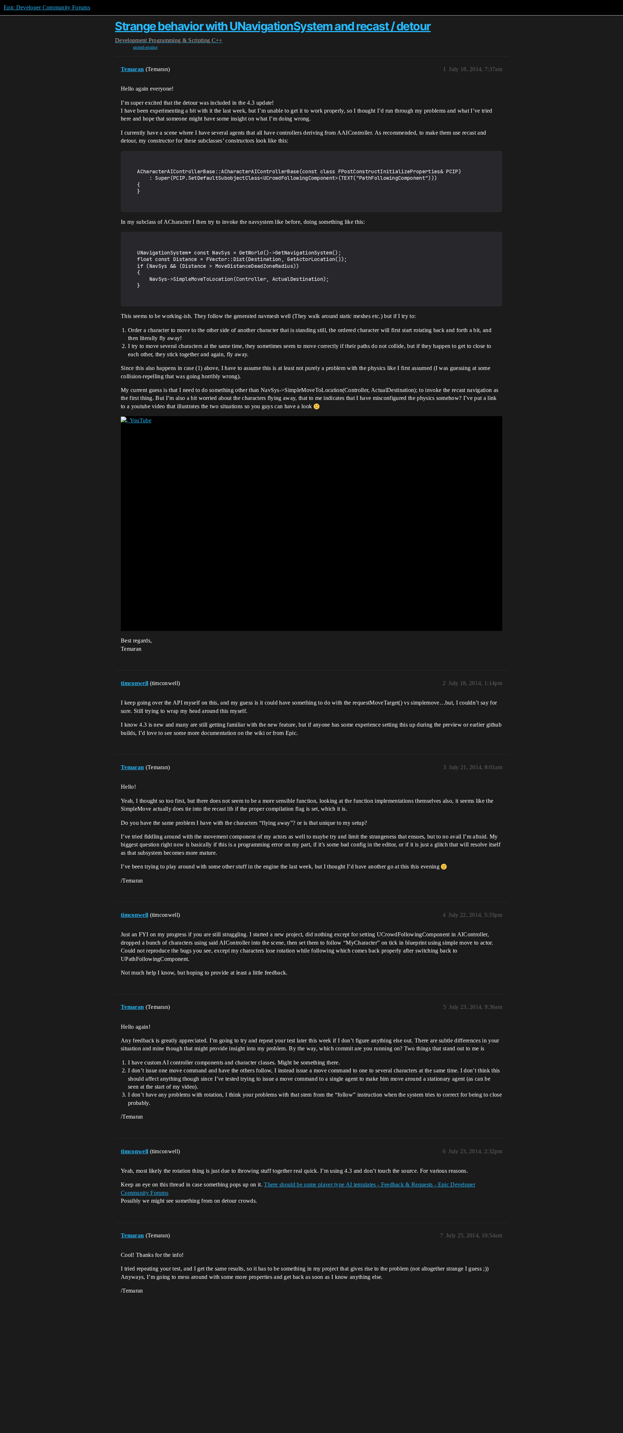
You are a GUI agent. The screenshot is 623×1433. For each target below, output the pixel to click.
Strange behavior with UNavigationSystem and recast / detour (273, 26)
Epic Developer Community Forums (47, 7)
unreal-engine (145, 47)
